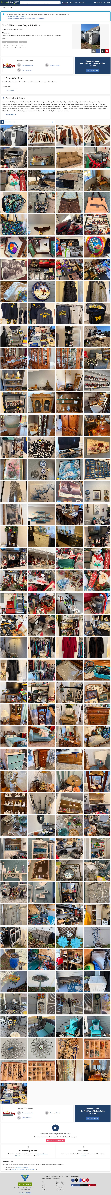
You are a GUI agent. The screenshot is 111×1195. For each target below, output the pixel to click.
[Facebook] (73, 1180)
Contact (44, 1189)
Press (57, 1186)
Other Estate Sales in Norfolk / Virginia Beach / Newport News (26, 18)
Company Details (55, 65)
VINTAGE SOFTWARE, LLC (29, 1187)
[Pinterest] (87, 1180)
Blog (43, 1188)
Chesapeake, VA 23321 (21, 1167)
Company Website (27, 65)
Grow (43, 1186)
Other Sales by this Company (17, 16)
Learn (43, 1184)
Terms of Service (60, 1182)
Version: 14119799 (25, 1193)
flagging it (83, 1155)
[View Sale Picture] (13, 135)
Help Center (59, 1188)
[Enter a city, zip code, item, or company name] (59, 2)
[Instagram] (80, 1180)
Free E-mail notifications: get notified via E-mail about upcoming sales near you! (55, 1177)
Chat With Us (26, 1184)
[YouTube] (84, 1180)
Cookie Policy (60, 1189)
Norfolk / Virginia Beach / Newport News (23, 1169)
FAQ (43, 1182)
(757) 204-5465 (26, 70)
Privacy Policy (60, 1184)
